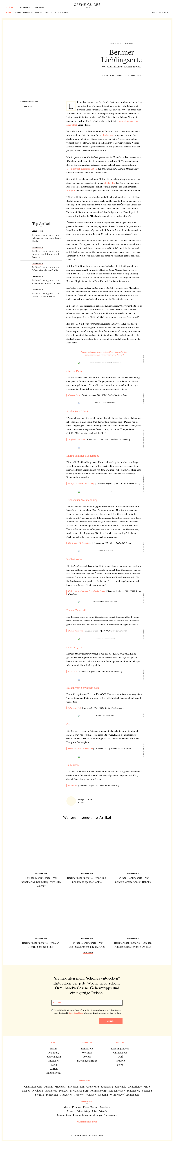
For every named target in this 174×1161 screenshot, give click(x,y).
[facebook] (78, 1128)
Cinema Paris (74, 371)
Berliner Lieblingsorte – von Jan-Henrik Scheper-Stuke (41, 945)
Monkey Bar (110, 182)
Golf (120, 1056)
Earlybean (72, 671)
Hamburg (17, 12)
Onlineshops (120, 1052)
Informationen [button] (87, 1101)
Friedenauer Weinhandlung (82, 500)
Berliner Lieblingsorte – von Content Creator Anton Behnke (133, 880)
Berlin (8, 12)
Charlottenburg (33, 1086)
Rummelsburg (98, 1090)
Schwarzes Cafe (75, 708)
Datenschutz (64, 1115)
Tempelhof (52, 1094)
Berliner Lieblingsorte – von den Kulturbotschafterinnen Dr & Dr (133, 945)
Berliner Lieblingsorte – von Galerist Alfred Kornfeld (45, 295)
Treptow (79, 1094)
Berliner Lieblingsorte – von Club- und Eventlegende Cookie (87, 880)
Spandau (147, 1090)
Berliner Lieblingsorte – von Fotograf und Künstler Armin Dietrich (46, 254)
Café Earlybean (75, 647)
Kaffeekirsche (74, 559)
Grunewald (92, 1086)
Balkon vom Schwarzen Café (82, 687)
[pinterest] (90, 1128)
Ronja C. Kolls (108, 75)
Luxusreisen (24, 7)
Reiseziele (87, 1048)
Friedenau (60, 1086)
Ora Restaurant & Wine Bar (80, 748)
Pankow (63, 1090)
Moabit (26, 1090)
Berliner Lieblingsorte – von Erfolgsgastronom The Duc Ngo (87, 945)
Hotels (87, 1056)
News (120, 1064)
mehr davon (88, 952)
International (63, 12)
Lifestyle (39, 7)
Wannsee (90, 1094)
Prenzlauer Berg (79, 1090)
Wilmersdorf (117, 1094)
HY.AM (100, 1135)
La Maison (108, 135)
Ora (68, 724)
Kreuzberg (107, 1086)
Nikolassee (51, 1090)
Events (71, 1111)
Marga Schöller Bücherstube (82, 455)
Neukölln (37, 1090)
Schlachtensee (116, 1090)
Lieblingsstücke (120, 1048)
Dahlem (48, 1086)
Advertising (83, 1111)
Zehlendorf (132, 1094)
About (66, 1107)
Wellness (87, 1052)
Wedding (103, 1094)
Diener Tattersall (76, 610)
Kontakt (76, 1107)
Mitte (147, 1086)
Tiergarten (66, 1094)
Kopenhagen (28, 12)
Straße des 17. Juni (77, 411)
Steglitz (39, 1094)
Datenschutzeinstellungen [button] (88, 1115)
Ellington (70, 190)
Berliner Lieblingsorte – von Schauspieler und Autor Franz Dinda (46, 238)
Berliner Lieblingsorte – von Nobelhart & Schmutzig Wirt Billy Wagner (41, 881)
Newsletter (105, 1107)
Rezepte (120, 1060)
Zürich (53, 12)
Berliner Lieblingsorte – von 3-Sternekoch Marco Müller (45, 269)
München (38, 12)
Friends (103, 1111)
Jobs (94, 1111)
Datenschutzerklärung (76, 1013)
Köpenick (120, 1086)
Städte (9, 7)
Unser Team (90, 1107)
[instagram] (84, 1128)
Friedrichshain (76, 1086)
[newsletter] (96, 1128)
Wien (47, 12)
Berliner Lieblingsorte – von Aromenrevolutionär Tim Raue (47, 282)
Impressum (110, 1115)
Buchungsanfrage (87, 1060)
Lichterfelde (135, 1086)
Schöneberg (133, 1090)
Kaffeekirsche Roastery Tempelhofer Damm (86, 591)
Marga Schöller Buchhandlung (81, 483)
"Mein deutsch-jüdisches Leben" (82, 168)
